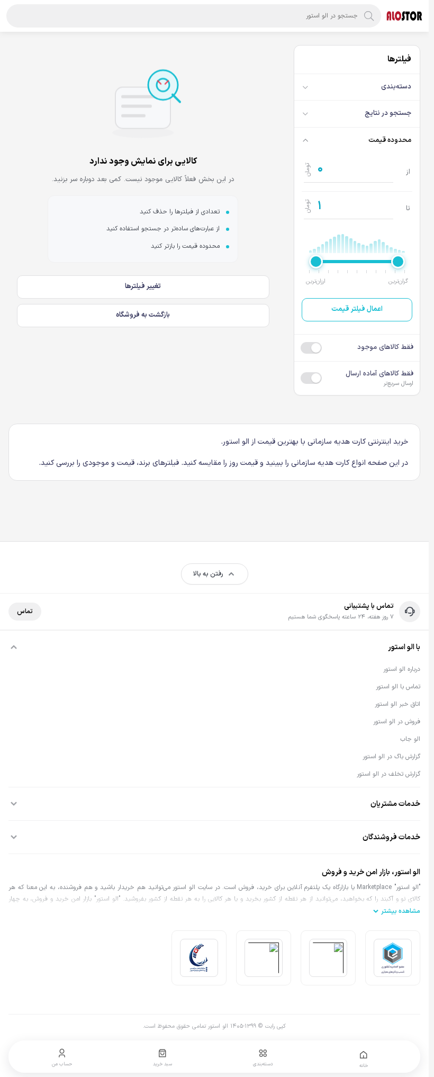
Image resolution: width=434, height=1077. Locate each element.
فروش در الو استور (396, 721)
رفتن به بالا (208, 574)
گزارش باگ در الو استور (391, 756)
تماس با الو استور (398, 687)
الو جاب (410, 739)
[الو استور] (404, 16)
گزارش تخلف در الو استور (388, 774)
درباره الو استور (401, 669)
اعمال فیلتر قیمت (357, 309)
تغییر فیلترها (143, 286)
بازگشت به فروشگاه (143, 315)
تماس (25, 611)
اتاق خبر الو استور (397, 704)
